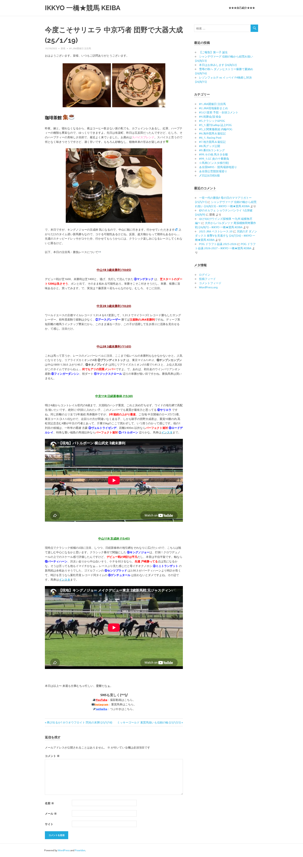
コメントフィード (210, 283)
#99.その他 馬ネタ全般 (213, 154)
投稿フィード (207, 278)
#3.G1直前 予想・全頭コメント (218, 112)
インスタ (167, 432)
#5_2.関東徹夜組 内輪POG (215, 129)
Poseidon (80, 850)
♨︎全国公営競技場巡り (213, 171)
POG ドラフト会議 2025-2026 (218, 244)
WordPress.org (208, 287)
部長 (63, 48)
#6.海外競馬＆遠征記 (212, 133)
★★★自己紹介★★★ (242, 7)
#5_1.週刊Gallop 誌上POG (215, 125)
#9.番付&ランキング (212, 150)
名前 (49, 803)
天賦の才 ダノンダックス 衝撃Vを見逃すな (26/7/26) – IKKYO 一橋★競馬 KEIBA (226, 235)
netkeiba (101, 709)
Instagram (101, 704)
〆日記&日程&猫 (209, 175)
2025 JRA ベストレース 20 (216, 231)
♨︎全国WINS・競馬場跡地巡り (218, 167)
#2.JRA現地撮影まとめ (213, 108)
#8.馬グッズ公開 (209, 146)
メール (51, 813)
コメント (52, 756)
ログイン (204, 274)
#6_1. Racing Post (210, 137)
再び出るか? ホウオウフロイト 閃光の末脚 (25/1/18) (79, 722)
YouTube (101, 700)
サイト (49, 824)
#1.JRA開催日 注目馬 (80, 48)
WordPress (64, 850)
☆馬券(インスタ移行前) (214, 162)
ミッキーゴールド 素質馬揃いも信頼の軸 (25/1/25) (149, 722)
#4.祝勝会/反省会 (210, 116)
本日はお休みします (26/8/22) (218, 64)
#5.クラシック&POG (212, 120)
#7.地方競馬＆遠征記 (212, 141)
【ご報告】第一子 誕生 (213, 52)
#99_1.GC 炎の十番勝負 (214, 158)
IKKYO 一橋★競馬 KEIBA (82, 8)
